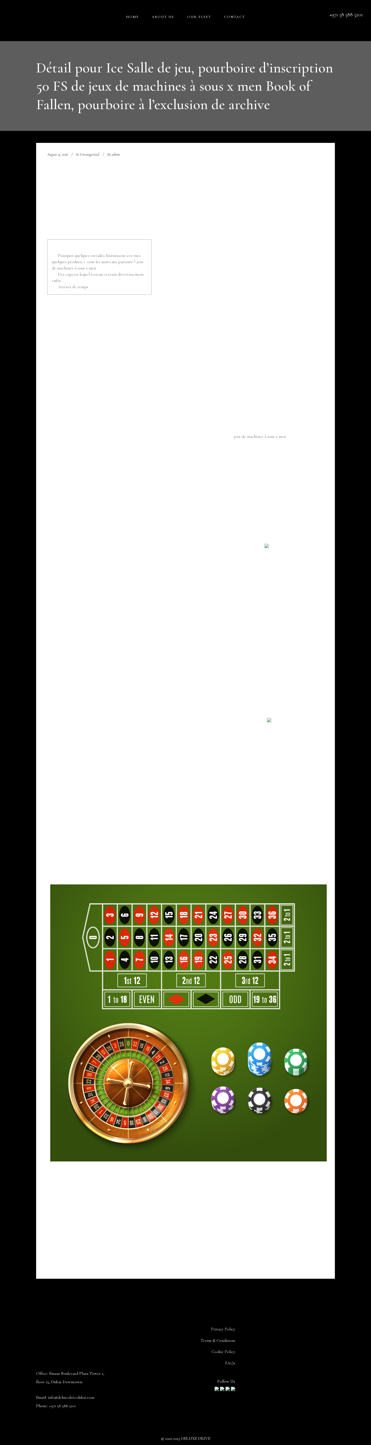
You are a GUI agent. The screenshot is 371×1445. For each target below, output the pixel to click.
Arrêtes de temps (73, 287)
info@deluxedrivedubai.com (71, 1397)
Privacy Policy (223, 1329)
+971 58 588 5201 (62, 1405)
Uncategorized (89, 154)
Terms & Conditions (218, 1340)
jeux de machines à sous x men (260, 436)
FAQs (230, 1363)
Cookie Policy (223, 1351)
